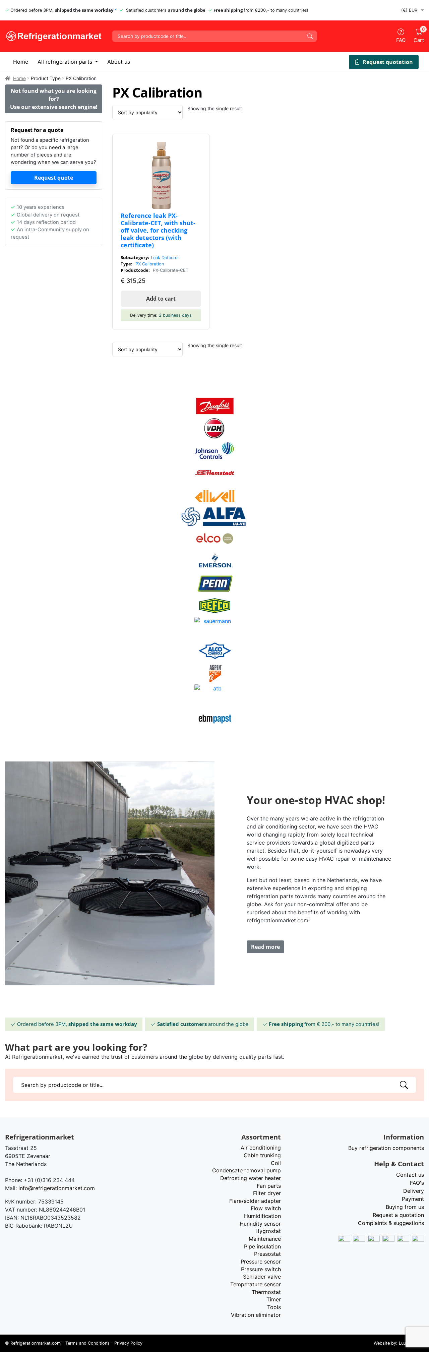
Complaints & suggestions (391, 1223)
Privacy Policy (128, 1343)
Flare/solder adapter (255, 1200)
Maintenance (265, 1238)
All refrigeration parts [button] (66, 61)
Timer (273, 1299)
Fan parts (269, 1185)
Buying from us (405, 1207)
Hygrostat (268, 1231)
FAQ (401, 40)
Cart (419, 35)
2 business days (175, 315)
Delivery (413, 1190)
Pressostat (267, 1253)
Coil (276, 1163)
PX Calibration (149, 263)
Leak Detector (165, 257)
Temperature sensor (255, 1284)
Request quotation (388, 62)
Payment (413, 1198)
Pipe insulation (262, 1246)
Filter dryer (267, 1193)
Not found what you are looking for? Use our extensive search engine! (54, 99)
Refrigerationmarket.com (35, 1343)
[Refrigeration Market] (53, 36)
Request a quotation (398, 1215)
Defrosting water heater (250, 1178)
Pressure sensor (261, 1261)
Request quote (53, 177)
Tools (274, 1307)
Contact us (410, 1174)
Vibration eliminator (256, 1314)
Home (20, 61)
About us (118, 61)
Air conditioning (261, 1147)
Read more (265, 946)
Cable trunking (262, 1155)
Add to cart (161, 298)
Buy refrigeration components (386, 1148)
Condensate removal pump (246, 1170)
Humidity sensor (260, 1223)
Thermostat (266, 1292)
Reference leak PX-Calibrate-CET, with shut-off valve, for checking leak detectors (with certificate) (158, 230)
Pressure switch (261, 1269)
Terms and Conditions (87, 1343)
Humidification (262, 1216)
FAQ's (417, 1182)
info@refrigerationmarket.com (56, 1188)
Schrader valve (262, 1276)
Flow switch (266, 1208)
